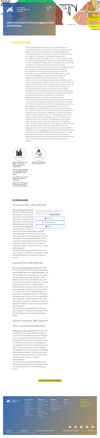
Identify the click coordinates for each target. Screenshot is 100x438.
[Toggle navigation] (44, 10)
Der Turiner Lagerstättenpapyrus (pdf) (25, 268)
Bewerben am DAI (55, 405)
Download (43, 130)
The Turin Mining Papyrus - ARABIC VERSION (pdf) (29, 205)
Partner (94, 26)
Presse (65, 401)
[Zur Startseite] (13, 401)
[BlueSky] (75, 427)
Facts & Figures (29, 415)
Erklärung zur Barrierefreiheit (71, 430)
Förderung (27, 413)
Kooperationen (41, 417)
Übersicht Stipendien (56, 406)
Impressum (9, 430)
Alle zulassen (50, 218)
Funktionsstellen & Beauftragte (45, 430)
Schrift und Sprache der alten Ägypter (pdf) (27, 210)
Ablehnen (50, 226)
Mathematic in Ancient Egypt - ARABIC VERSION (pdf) (30, 321)
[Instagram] (81, 427)
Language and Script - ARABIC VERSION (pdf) (28, 263)
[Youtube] (87, 427)
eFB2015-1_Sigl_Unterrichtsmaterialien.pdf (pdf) (29, 326)
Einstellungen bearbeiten (50, 222)
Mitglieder (27, 411)
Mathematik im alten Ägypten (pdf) (24, 331)
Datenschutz (24, 430)
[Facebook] (70, 427)
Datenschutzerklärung (55, 214)
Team (95, 29)
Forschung (93, 21)
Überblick (93, 18)
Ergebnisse (93, 24)
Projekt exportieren (50, 380)
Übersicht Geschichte (30, 408)
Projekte (40, 408)
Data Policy (91, 430)
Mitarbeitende (28, 410)
